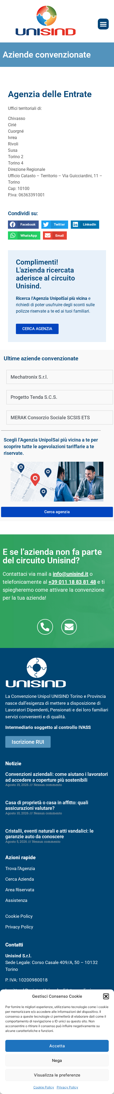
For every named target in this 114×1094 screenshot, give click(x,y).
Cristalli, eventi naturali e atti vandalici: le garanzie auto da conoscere (49, 834)
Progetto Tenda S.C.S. (34, 397)
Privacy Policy (67, 1087)
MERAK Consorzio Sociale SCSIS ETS (50, 417)
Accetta (57, 1045)
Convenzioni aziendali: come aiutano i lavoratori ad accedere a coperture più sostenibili (56, 777)
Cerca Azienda (19, 879)
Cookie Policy (43, 1087)
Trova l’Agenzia (20, 868)
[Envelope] (69, 627)
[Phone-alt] (45, 627)
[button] (106, 996)
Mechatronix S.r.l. (29, 377)
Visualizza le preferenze (57, 1075)
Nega (57, 1060)
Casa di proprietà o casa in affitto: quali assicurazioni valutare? (46, 805)
